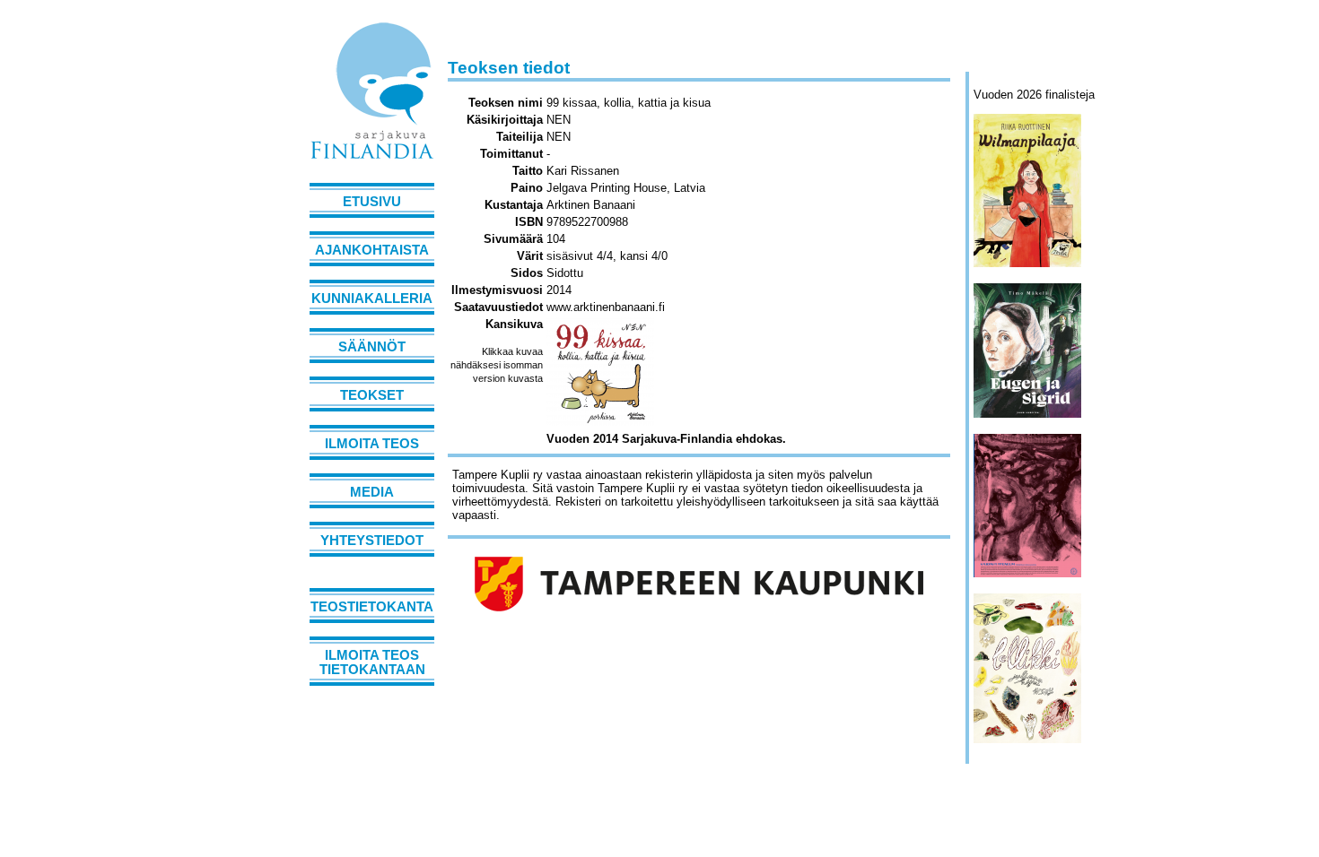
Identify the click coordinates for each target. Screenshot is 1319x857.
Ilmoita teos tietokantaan (372, 662)
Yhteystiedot (372, 540)
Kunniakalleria (371, 298)
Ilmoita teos (372, 444)
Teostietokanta (371, 607)
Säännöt (372, 347)
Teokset (372, 395)
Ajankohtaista (372, 250)
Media (372, 492)
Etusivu (372, 202)
